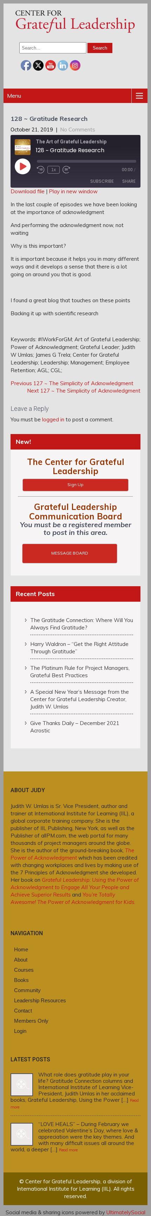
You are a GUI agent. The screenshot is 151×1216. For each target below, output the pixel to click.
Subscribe (102, 181)
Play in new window (73, 191)
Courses (24, 970)
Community (27, 990)
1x (53, 169)
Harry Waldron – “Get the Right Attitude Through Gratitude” (79, 648)
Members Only (31, 1021)
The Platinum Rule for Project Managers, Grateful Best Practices (80, 672)
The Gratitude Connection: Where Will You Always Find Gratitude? (81, 624)
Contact (23, 1011)
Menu (14, 95)
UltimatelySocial (125, 1212)
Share (129, 181)
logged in (53, 419)
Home (21, 949)
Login (20, 1031)
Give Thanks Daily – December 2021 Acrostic (74, 727)
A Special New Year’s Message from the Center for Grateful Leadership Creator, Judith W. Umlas (79, 699)
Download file (28, 191)
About (20, 960)
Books (21, 980)
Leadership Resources (40, 1000)
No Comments (77, 129)
